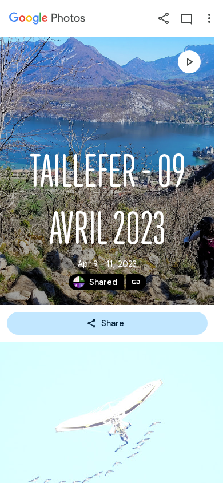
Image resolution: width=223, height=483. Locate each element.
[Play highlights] (189, 62)
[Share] (163, 18)
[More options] (209, 18)
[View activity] (186, 18)
